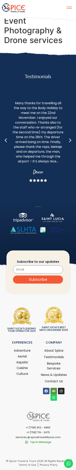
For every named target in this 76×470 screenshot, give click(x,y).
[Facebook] (46, 391)
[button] (5, 140)
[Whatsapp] (53, 397)
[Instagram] (61, 391)
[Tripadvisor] (53, 391)
